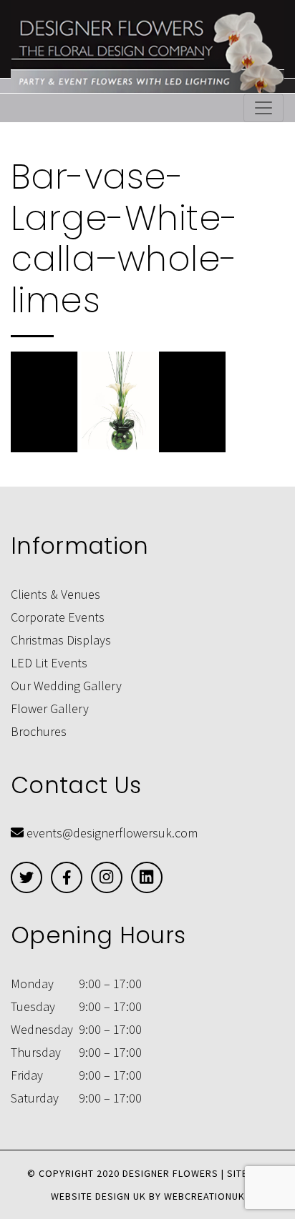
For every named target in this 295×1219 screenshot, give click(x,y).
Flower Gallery (50, 708)
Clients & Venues (55, 594)
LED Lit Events (49, 663)
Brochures (39, 731)
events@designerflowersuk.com (112, 833)
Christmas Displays (61, 640)
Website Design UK (98, 1196)
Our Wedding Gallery (66, 685)
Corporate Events (58, 617)
